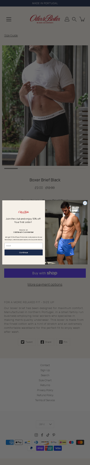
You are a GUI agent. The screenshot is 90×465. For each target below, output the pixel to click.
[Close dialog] (85, 203)
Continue (23, 252)
